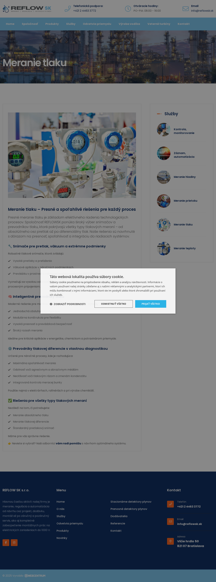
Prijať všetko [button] (151, 303)
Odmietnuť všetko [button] (113, 303)
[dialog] (108, 291)
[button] (68, 304)
